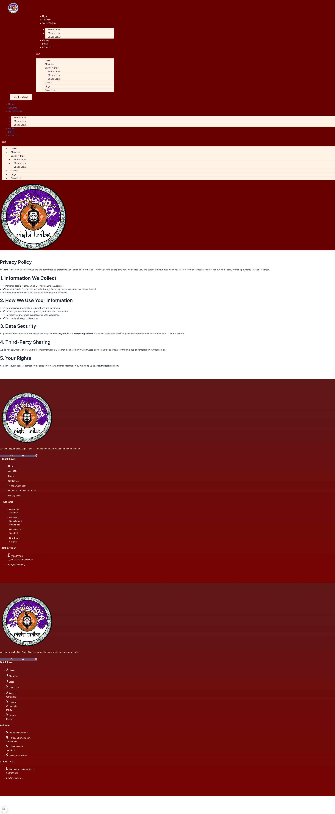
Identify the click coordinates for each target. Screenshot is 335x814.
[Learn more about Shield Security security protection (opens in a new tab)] (4, 810)
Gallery (45, 40)
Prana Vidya (54, 29)
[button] (75, 54)
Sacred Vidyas (49, 23)
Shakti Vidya (54, 37)
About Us (46, 20)
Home (45, 16)
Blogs (45, 44)
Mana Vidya (54, 33)
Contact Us (47, 47)
